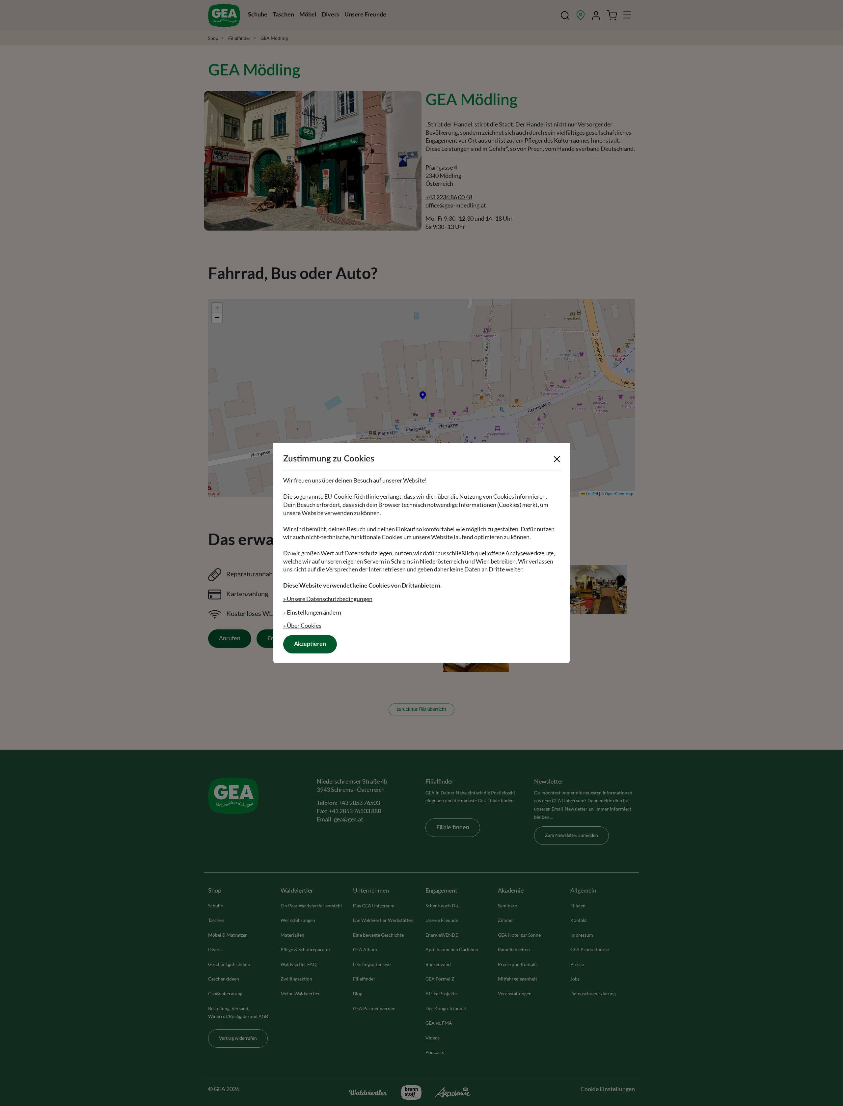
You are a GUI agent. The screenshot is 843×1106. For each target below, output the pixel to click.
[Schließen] (557, 459)
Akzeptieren (310, 644)
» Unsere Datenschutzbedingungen (327, 598)
